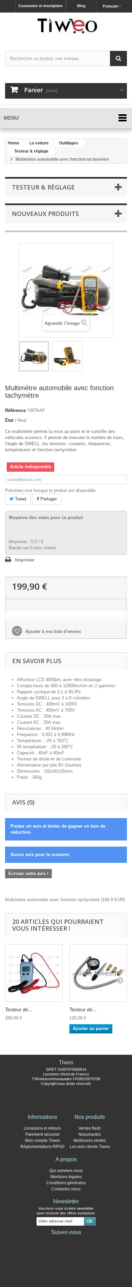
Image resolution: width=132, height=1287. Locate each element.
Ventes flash (90, 1128)
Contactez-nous (66, 1189)
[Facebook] (44, 1241)
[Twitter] (55, 1241)
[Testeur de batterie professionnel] (34, 973)
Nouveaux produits (45, 214)
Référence (15, 410)
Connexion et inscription (40, 6)
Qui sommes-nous (66, 1170)
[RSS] (87, 1241)
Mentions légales (66, 1176)
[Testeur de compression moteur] (98, 973)
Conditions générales (66, 1183)
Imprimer (25, 559)
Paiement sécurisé (42, 1134)
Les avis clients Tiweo (90, 1146)
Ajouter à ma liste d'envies (52, 631)
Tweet (20, 498)
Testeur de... (18, 1009)
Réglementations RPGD (42, 1146)
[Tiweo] (66, 26)
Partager (48, 498)
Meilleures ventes (89, 1140)
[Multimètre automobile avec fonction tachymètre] (34, 356)
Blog (81, 6)
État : (10, 420)
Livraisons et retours (42, 1128)
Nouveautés (90, 1134)
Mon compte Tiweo (42, 1140)
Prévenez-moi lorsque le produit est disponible (50, 490)
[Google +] (66, 1241)
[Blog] (77, 1241)
